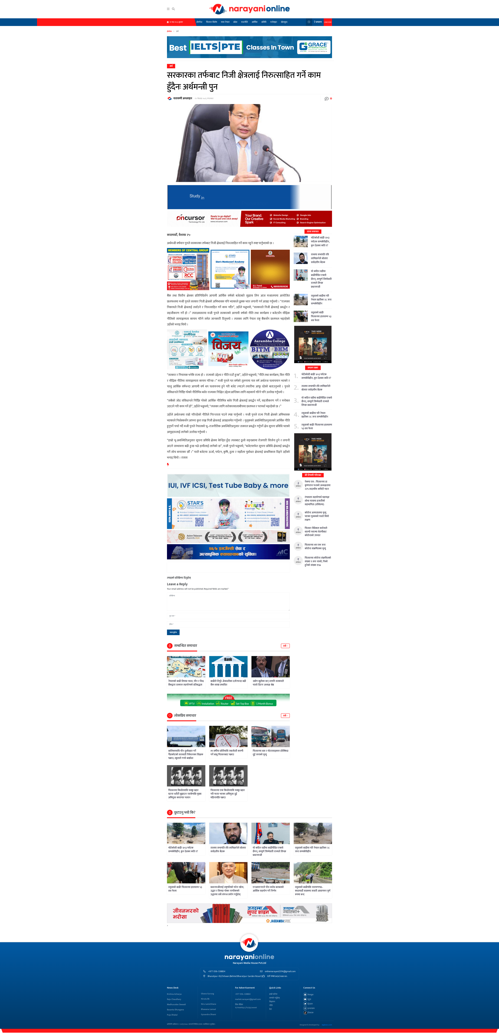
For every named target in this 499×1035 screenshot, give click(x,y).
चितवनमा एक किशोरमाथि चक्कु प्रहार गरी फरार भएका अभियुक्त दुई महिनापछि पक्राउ (228, 794)
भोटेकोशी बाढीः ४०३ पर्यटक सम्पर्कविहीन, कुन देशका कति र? (320, 242)
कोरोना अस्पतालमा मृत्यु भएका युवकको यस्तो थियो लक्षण (317, 516)
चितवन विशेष (211, 22)
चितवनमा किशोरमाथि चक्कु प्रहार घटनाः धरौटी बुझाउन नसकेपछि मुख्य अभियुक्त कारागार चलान (184, 794)
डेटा (270, 1009)
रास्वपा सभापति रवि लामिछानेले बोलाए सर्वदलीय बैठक (320, 258)
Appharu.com (327, 1024)
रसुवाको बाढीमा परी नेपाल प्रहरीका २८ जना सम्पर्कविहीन (321, 300)
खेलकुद (284, 22)
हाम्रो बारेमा (273, 994)
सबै (285, 646)
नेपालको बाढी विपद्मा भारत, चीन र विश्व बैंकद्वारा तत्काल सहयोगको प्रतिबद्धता (186, 683)
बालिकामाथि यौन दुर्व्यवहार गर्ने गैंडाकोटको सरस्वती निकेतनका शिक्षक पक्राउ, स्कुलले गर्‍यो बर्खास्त (185, 754)
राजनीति (244, 22)
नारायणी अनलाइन (182, 98)
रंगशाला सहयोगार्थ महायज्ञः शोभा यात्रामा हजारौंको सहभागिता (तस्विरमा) (317, 501)
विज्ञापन (272, 1001)
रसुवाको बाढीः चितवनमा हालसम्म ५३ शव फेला (321, 316)
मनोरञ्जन (273, 22)
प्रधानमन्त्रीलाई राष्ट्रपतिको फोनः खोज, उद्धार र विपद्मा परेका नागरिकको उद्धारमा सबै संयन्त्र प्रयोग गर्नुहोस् (227, 891)
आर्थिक (255, 22)
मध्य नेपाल (225, 22)
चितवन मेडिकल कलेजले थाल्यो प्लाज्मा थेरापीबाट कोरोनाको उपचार (316, 532)
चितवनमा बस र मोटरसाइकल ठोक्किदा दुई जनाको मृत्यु (270, 753)
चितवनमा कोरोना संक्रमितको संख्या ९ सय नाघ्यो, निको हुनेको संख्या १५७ (318, 561)
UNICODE (327, 22)
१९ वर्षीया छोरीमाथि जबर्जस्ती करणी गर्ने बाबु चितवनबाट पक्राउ (227, 753)
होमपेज (199, 22)
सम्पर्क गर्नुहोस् (274, 998)
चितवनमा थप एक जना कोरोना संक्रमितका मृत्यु (315, 547)
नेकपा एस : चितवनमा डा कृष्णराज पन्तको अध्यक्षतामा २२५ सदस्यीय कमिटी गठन (317, 485)
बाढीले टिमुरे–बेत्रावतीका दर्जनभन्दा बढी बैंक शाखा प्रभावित (228, 683)
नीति (271, 1005)
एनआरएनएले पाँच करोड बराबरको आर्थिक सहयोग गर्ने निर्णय (268, 889)
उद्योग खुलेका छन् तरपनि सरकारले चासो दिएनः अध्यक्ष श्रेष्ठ (268, 683)
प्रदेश (235, 22)
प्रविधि (263, 22)
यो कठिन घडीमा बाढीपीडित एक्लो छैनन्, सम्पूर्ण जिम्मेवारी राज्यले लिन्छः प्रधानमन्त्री (321, 279)
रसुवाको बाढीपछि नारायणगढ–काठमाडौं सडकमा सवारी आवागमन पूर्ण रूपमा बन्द (312, 891)
